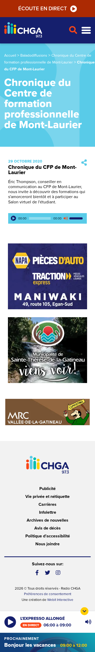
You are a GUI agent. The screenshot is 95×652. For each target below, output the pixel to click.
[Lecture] (13, 218)
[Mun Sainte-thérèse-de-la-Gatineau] (47, 350)
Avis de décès (47, 528)
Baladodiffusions (33, 55)
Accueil (10, 55)
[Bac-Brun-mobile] (47, 412)
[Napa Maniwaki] (47, 276)
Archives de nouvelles (47, 520)
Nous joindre (47, 544)
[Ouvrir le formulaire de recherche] (73, 30)
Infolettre (47, 512)
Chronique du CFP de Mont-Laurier (42, 170)
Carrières (47, 504)
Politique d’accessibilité (47, 536)
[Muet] (65, 218)
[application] (47, 218)
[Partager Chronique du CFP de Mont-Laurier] (84, 163)
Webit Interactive (60, 600)
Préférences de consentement (47, 594)
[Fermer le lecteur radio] (84, 611)
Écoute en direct (42, 9)
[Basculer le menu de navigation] (86, 30)
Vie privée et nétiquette (47, 496)
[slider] (76, 218)
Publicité (47, 488)
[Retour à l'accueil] (34, 30)
